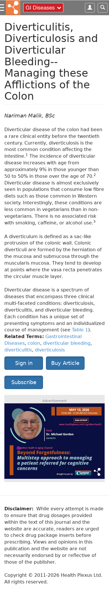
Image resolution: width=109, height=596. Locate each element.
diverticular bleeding (66, 343)
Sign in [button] (24, 363)
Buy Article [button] (65, 363)
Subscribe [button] (23, 382)
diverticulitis (18, 350)
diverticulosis (50, 350)
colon (34, 343)
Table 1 (80, 330)
